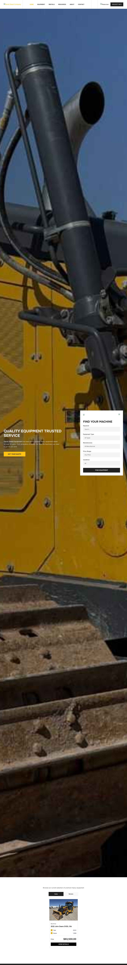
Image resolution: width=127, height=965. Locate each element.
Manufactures (87, 443)
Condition (86, 460)
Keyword (86, 425)
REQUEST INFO (117, 4)
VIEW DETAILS (63, 944)
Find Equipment (101, 470)
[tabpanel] (63, 923)
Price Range (87, 451)
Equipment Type (88, 434)
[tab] (56, 894)
